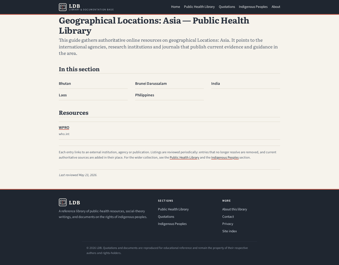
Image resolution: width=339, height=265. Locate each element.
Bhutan (65, 83)
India (215, 83)
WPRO (64, 127)
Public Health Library (199, 6)
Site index (229, 231)
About (276, 6)
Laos (63, 95)
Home (175, 6)
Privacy (227, 223)
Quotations (227, 6)
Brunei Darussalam (151, 83)
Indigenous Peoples (253, 6)
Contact (228, 216)
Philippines (144, 95)
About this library (234, 209)
